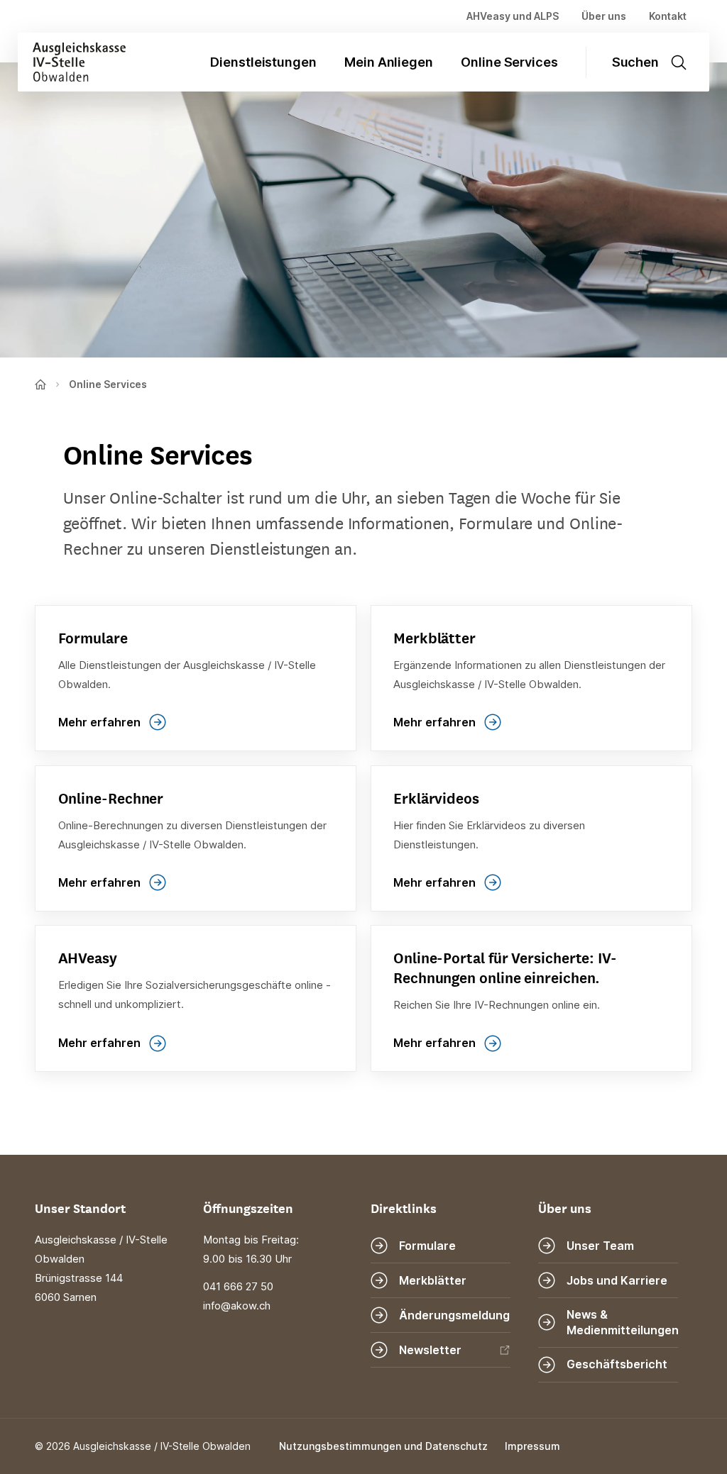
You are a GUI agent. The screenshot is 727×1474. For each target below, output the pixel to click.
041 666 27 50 (238, 1286)
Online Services (509, 62)
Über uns (603, 16)
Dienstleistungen (263, 62)
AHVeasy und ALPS (512, 16)
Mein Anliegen (388, 62)
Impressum (532, 1446)
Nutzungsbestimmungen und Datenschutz (383, 1446)
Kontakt (668, 16)
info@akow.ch (236, 1306)
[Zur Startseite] (72, 62)
